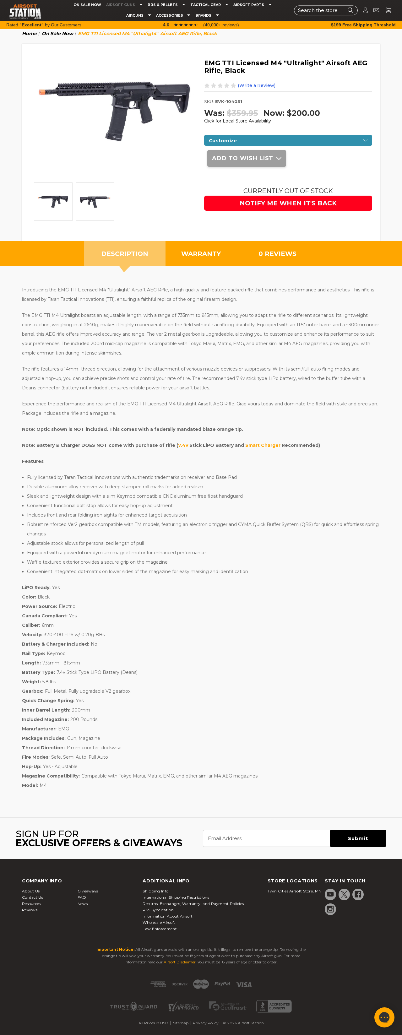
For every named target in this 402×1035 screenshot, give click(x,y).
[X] (344, 894)
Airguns (135, 16)
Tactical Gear (206, 5)
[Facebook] (358, 894)
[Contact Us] (373, 10)
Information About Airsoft (168, 916)
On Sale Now (87, 5)
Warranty (201, 253)
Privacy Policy (206, 1023)
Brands (203, 16)
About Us (31, 891)
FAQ (82, 897)
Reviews (29, 910)
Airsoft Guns (121, 5)
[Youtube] (330, 894)
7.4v (183, 445)
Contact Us (32, 897)
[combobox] (326, 10)
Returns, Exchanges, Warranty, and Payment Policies (193, 903)
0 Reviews (277, 253)
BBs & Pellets (163, 5)
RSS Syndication (158, 910)
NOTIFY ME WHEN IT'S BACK (288, 203)
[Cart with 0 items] (386, 10)
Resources (31, 903)
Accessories (170, 16)
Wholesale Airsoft (159, 922)
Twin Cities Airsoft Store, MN (295, 891)
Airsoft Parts (249, 5)
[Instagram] (330, 909)
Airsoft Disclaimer (180, 962)
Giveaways (88, 891)
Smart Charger (262, 445)
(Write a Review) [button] (256, 85)
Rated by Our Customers (43, 24)
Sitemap (180, 1023)
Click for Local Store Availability (237, 121)
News (83, 903)
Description (124, 253)
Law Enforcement (160, 928)
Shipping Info (155, 891)
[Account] (363, 10)
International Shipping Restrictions (176, 897)
